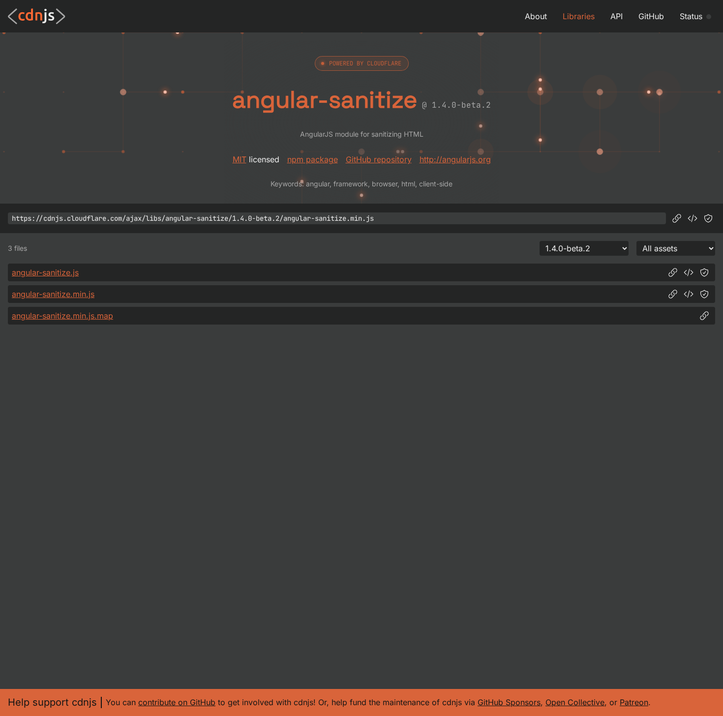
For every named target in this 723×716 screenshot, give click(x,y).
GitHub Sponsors (509, 702)
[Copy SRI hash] (708, 218)
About (536, 16)
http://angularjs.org (455, 159)
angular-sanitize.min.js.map (62, 315)
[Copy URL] (677, 218)
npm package (312, 159)
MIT (239, 159)
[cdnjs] (36, 16)
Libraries (579, 16)
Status (691, 16)
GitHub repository (379, 159)
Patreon (634, 702)
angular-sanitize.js (45, 272)
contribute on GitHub (176, 702)
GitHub (651, 16)
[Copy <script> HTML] (692, 218)
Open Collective (574, 702)
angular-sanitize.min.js (53, 294)
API (616, 16)
